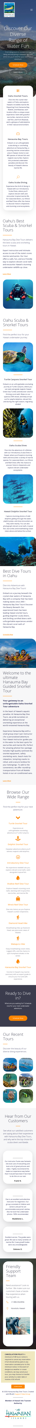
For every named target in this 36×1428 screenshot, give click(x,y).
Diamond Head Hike (18, 923)
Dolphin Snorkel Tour (18, 844)
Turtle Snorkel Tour (18, 823)
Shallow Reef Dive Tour (18, 883)
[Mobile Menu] (31, 9)
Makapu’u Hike (18, 944)
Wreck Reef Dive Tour (18, 904)
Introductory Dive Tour (18, 863)
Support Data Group (22, 1394)
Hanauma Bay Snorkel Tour (18, 967)
